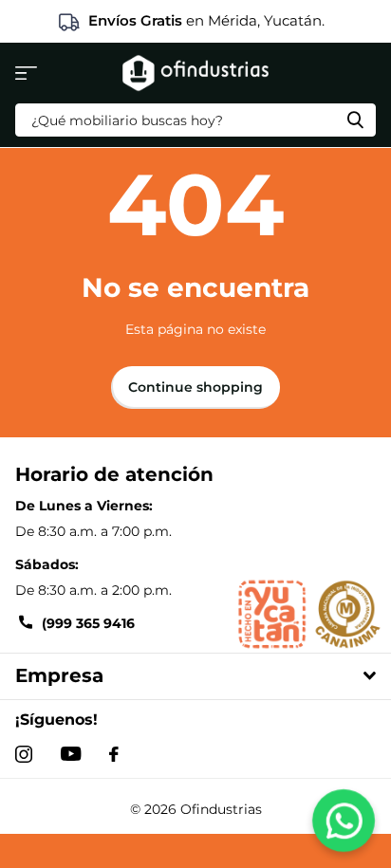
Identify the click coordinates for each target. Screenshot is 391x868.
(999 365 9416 (88, 623)
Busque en (355, 120)
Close (195, 676)
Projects (26, 72)
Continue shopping (195, 387)
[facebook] (114, 754)
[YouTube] (71, 754)
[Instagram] (23, 754)
